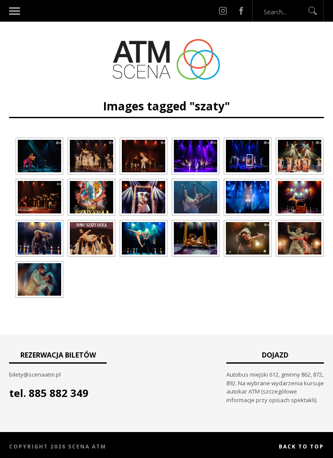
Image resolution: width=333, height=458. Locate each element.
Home (124, 94)
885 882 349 (58, 393)
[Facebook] (241, 11)
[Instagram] (223, 11)
